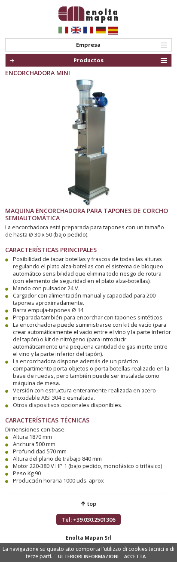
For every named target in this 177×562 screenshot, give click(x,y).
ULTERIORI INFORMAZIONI (88, 556)
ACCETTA (135, 556)
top (91, 503)
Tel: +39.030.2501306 (88, 519)
